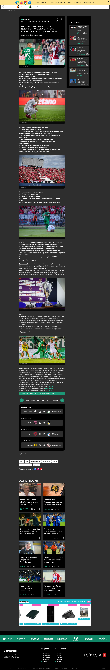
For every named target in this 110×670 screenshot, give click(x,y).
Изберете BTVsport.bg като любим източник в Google (39, 393)
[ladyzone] (81, 638)
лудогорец (36, 464)
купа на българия (35, 461)
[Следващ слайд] (62, 400)
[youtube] (95, 655)
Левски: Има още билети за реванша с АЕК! (26, 588)
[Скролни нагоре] (104, 655)
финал (21, 461)
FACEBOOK (50, 391)
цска (27, 461)
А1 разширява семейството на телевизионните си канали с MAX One (82, 39)
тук (89, 601)
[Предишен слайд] (22, 400)
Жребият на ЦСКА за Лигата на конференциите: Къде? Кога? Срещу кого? (82, 50)
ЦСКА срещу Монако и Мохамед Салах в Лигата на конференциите (82, 60)
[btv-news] (40, 638)
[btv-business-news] (54, 638)
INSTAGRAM (49, 388)
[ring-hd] (13, 638)
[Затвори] (108, 2)
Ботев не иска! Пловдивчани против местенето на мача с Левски (53, 502)
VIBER (51, 386)
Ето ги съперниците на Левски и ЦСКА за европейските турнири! (82, 28)
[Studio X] (104, 668)
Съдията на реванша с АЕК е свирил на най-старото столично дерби (53, 560)
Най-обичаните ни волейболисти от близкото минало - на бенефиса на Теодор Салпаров (82, 71)
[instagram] (100, 655)
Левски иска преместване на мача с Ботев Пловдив (53, 531)
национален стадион (25, 464)
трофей (55, 461)
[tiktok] (91, 655)
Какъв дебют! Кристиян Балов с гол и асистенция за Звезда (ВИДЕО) (54, 588)
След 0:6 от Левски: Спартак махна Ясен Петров (28, 560)
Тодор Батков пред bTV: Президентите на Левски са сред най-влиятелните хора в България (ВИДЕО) (29, 502)
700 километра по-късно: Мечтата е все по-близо (82, 81)
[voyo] (26, 638)
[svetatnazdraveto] (67, 638)
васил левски (46, 461)
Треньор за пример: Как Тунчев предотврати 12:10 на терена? (30, 531)
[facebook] (86, 655)
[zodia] (94, 638)
